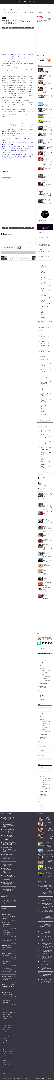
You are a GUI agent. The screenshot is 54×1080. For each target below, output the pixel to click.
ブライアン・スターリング (7, 1060)
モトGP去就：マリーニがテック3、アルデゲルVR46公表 (9, 902)
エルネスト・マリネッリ (6, 1036)
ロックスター (13, 1071)
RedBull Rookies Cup (44, 696)
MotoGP (12, 9)
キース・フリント (5, 1040)
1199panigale (5, 1012)
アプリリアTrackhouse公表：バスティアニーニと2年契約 (9, 843)
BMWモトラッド (12, 1012)
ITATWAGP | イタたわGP (27, 1)
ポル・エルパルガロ (6, 1064)
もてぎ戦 (13, 1020)
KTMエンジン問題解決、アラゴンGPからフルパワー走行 (9, 986)
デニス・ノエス (11, 1053)
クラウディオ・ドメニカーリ (7, 1042)
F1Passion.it (9, 1014)
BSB (35, 9)
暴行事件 (20, 54)
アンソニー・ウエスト (6, 1029)
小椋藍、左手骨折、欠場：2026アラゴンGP (9, 909)
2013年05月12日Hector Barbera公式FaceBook (19, 114)
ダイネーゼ (4, 1053)
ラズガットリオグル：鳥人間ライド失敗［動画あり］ (9, 940)
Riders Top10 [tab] (43, 356)
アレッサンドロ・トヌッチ (7, 1025)
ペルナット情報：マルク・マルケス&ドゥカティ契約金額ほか (9, 916)
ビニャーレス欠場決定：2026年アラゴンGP (9, 993)
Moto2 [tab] (48, 256)
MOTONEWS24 (5, 1016)
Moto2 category (46, 674)
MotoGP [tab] (41, 237)
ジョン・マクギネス (6, 1047)
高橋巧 (9, 1073)
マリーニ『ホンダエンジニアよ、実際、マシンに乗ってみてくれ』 (9, 1000)
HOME (41, 665)
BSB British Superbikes (43, 687)
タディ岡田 (11, 1051)
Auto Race (23, 12)
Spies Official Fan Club (6, 1020)
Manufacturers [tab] (43, 359)
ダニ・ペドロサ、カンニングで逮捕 (19, 142)
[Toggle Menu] (2, 2)
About (32, 12)
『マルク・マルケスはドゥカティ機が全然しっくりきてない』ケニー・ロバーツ (9, 824)
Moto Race (27, 9)
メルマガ (47, 12)
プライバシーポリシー (7, 1078)
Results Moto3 (46, 680)
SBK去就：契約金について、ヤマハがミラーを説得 (9, 954)
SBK (19, 9)
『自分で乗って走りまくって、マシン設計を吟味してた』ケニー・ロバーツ (9, 837)
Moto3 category (46, 678)
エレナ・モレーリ (5, 1038)
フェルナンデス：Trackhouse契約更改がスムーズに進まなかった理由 (9, 970)
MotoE (41, 690)
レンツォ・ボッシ (5, 1071)
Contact (39, 12)
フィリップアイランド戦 (6, 1058)
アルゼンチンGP (12, 1023)
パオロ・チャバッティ (6, 1055)
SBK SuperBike (44, 683)
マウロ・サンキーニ (6, 1066)
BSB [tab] (40, 240)
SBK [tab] (47, 237)
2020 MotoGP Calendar (10, 12)
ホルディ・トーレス (6, 1062)
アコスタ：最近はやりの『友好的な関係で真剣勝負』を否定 (9, 978)
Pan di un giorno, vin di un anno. (20, 1078)
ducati (3, 1014)
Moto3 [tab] (41, 259)
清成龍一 (4, 1073)
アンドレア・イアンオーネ (7, 1031)
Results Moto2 (46, 676)
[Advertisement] (18, 41)
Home (5, 9)
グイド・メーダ (5, 1044)
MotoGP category (46, 670)
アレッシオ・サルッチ (6, 1027)
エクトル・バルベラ (6, 178)
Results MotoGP (46, 672)
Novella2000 (5, 1018)
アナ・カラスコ (5, 1023)
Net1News (11, 1016)
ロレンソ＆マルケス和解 (25, 133)
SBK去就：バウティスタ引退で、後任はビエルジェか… (9, 889)
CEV (41, 692)
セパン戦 (13, 1049)
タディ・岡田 (5, 1051)
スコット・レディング (6, 1049)
